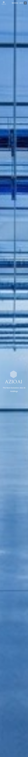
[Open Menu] (25, 2)
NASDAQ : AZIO (17, 3)
